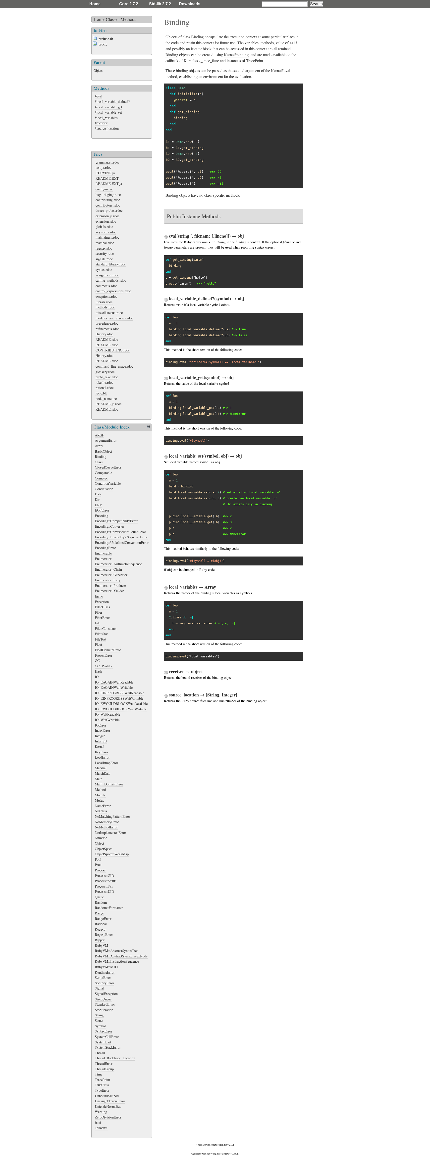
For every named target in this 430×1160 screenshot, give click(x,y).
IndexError (102, 730)
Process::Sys (104, 886)
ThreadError (103, 1063)
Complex (101, 478)
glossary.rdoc (105, 371)
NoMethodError (106, 827)
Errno (99, 596)
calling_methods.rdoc (111, 280)
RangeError (103, 918)
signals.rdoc (104, 259)
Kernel (99, 746)
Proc (98, 864)
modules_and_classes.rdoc (114, 318)
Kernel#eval (280, 70)
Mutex (99, 800)
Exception (102, 601)
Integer (100, 735)
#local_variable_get (108, 107)
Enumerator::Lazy (107, 580)
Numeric (101, 837)
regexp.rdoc (104, 248)
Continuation (104, 488)
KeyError (101, 752)
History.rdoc (104, 334)
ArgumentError (106, 440)
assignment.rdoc (107, 275)
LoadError (102, 757)
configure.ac (104, 189)
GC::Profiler (103, 666)
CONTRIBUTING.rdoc (113, 350)
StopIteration (104, 1009)
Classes (112, 19)
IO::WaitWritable (107, 719)
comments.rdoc (106, 285)
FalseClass (102, 606)
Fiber (98, 612)
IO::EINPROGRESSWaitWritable (119, 698)
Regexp (100, 929)
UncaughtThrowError (110, 1101)
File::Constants (105, 628)
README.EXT (107, 178)
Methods (128, 19)
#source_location (107, 128)
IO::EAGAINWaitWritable (114, 687)
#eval (98, 96)
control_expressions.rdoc (113, 291)
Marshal (101, 768)
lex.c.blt (101, 393)
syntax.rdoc (104, 269)
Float (98, 644)
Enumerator (103, 558)
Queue (99, 897)
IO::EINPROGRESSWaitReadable (119, 692)
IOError (100, 725)
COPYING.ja (105, 173)
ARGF (99, 435)
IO (97, 676)
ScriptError (103, 977)
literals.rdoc (104, 302)
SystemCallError (107, 1036)
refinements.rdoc (107, 328)
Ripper (100, 940)
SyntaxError (103, 1031)
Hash (98, 671)
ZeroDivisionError (108, 1117)
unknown (101, 1127)
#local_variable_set (108, 112)
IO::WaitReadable (107, 714)
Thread (100, 1052)
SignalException (106, 993)
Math (98, 778)
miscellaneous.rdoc (109, 312)
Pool (98, 859)
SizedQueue (103, 999)
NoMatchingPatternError (112, 816)
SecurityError (104, 983)
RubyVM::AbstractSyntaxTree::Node (121, 956)
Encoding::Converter (109, 526)
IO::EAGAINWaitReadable (114, 682)
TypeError (102, 1090)
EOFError (102, 510)
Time (98, 1074)
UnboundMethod (107, 1095)
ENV (98, 505)
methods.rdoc (105, 307)
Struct (99, 1020)
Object (98, 70)
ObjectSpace (103, 848)
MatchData (102, 773)
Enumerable (103, 553)
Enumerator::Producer (110, 585)
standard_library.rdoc (111, 264)
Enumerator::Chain (108, 569)
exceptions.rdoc (106, 296)
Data (98, 494)
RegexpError (104, 934)
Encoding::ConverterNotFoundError (120, 531)
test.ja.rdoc (103, 167)
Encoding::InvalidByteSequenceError (121, 537)
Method (100, 789)
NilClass (101, 811)
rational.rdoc (104, 387)
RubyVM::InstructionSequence (117, 961)
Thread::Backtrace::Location (115, 1058)
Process (100, 870)
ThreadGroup (104, 1069)
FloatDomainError (108, 649)
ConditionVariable (108, 483)
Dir (97, 499)
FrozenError (103, 655)
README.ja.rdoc (108, 403)
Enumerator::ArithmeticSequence (118, 563)
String (99, 1015)
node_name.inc (106, 398)
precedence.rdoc (107, 323)
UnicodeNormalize (108, 1106)
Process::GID (104, 875)
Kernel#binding (236, 54)
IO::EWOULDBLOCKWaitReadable (121, 703)
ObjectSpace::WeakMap (112, 854)
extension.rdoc (106, 221)
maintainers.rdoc (107, 237)
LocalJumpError (106, 762)
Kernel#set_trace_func (201, 60)
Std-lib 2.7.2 (160, 4)
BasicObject (103, 451)
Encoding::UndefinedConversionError (122, 542)
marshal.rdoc (105, 242)
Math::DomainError (109, 784)
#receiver (101, 123)
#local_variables (106, 117)
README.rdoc (107, 339)
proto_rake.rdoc (107, 377)
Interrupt (101, 741)
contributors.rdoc (108, 205)
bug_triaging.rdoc (108, 194)
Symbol (100, 1026)
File (97, 623)
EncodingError (105, 547)
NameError (103, 805)
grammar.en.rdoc (107, 162)
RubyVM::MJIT (106, 966)
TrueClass (102, 1084)
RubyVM (101, 945)
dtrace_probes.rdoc (109, 210)
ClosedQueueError (108, 467)
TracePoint (102, 1079)
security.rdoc (105, 253)
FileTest (100, 639)
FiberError (102, 617)
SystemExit (103, 1042)
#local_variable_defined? (112, 101)
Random (101, 902)
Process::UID (104, 891)
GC (97, 660)
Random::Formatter (109, 907)
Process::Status (105, 880)
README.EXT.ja (109, 183)
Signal (99, 988)
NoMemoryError (107, 821)
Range (99, 913)
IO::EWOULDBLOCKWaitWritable (121, 709)
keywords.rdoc (106, 232)
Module (100, 795)
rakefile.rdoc (104, 382)
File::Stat (101, 633)
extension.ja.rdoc (107, 216)
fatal (98, 1122)
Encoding (101, 515)
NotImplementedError (110, 832)
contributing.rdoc (108, 199)
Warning (101, 1111)
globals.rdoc (104, 226)
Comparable (103, 472)
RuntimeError (105, 972)
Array (99, 445)
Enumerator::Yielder (109, 590)
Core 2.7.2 (128, 4)
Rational (101, 923)
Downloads (189, 4)
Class (99, 462)
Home (95, 4)
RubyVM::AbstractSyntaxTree (116, 950)
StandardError (105, 1004)
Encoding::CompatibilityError (116, 520)
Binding (100, 456)
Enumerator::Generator (111, 574)
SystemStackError (108, 1047)
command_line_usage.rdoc (114, 366)
